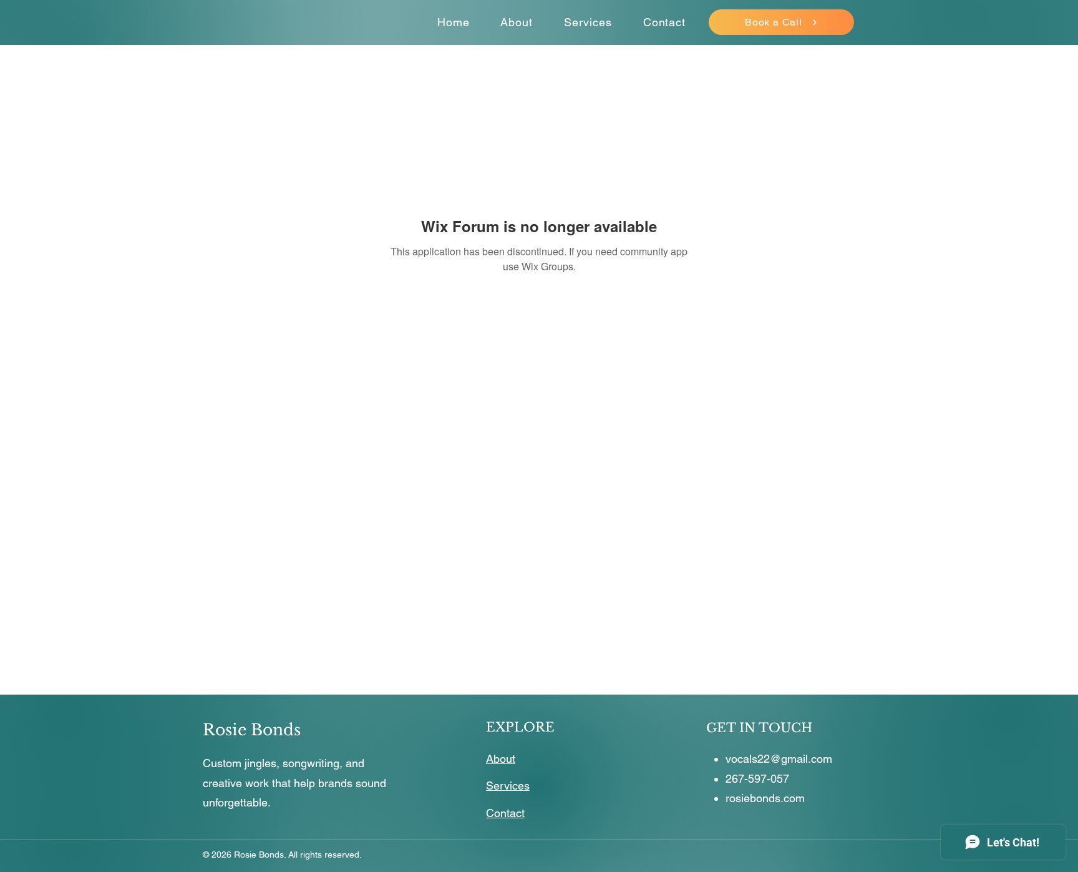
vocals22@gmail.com (779, 758)
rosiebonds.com (765, 798)
